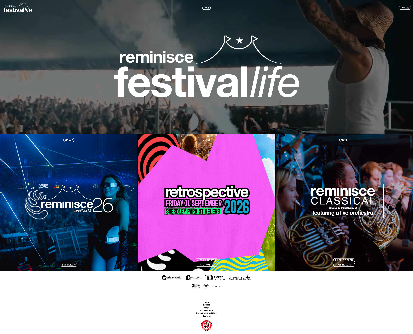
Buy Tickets (69, 265)
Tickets (206, 305)
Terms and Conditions (206, 313)
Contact (207, 316)
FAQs (206, 8)
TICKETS (404, 8)
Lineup (69, 140)
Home (206, 302)
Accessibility (206, 310)
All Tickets (206, 265)
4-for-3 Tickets (206, 260)
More (344, 140)
